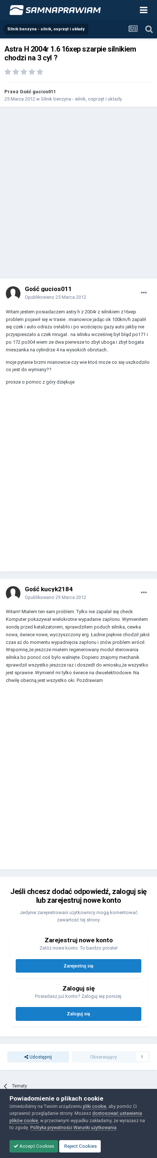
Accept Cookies (36, 1146)
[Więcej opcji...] (144, 292)
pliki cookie (94, 1106)
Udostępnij (40, 1057)
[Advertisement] (78, 192)
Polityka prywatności (51, 1127)
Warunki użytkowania (94, 1127)
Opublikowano (55, 297)
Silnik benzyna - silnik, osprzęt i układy (81, 99)
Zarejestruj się (78, 966)
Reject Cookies (80, 1146)
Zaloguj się (78, 1013)
